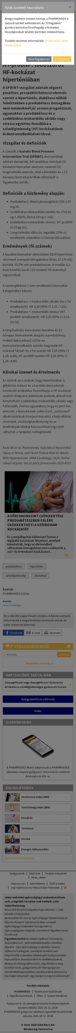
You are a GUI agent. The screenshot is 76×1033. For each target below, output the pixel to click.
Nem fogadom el (38, 59)
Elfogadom (62, 59)
